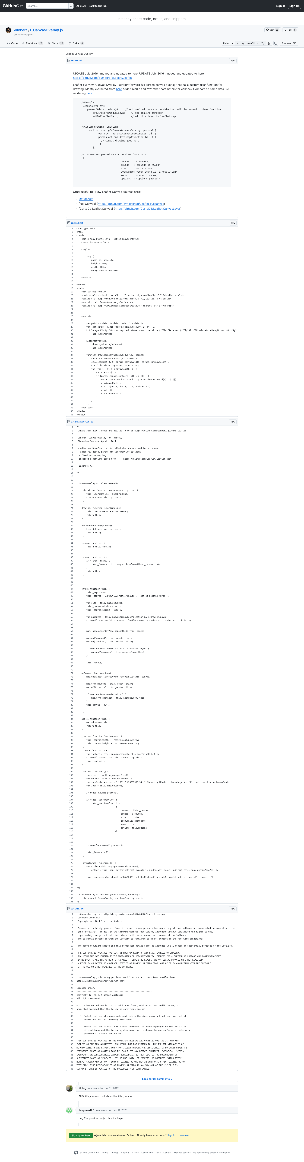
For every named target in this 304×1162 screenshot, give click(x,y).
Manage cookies (182, 1152)
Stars (57, 43)
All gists (81, 5)
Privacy (114, 1152)
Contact (167, 1152)
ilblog (82, 1088)
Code (14, 43)
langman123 (86, 1110)
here (119, 89)
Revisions (34, 43)
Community (147, 1152)
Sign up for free (81, 1135)
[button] (269, 43)
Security (125, 1152)
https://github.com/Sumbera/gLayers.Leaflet (102, 77)
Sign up (294, 6)
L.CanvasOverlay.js (46, 30)
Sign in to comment (178, 1135)
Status (135, 1152)
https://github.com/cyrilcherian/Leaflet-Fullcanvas (131, 203)
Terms (105, 1152)
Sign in (280, 6)
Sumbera (20, 30)
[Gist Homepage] (13, 6)
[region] (152, 141)
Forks (78, 43)
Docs (158, 1152)
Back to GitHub (98, 5)
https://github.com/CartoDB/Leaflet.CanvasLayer (147, 208)
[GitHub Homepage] (76, 1152)
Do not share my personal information (211, 1152)
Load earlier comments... (157, 1078)
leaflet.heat (86, 199)
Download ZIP (289, 43)
